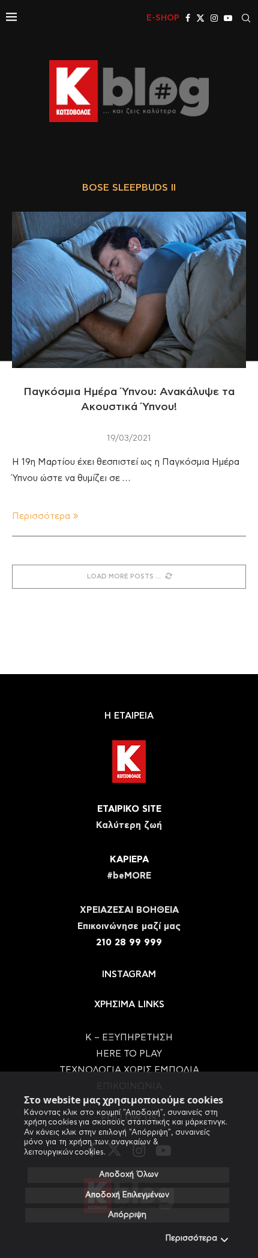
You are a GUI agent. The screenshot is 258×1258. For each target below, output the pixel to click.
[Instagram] (214, 18)
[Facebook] (187, 18)
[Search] (246, 18)
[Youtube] (228, 18)
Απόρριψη (127, 1215)
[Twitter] (200, 18)
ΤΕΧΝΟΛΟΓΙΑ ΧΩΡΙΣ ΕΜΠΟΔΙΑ (129, 1070)
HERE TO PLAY (129, 1053)
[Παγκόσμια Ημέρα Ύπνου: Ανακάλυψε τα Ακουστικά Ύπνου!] (129, 290)
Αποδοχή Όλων (128, 1175)
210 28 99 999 (129, 942)
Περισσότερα (191, 1238)
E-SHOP (162, 18)
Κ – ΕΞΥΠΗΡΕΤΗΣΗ (129, 1037)
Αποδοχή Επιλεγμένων (127, 1195)
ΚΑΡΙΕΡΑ (129, 859)
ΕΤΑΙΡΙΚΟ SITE (129, 809)
